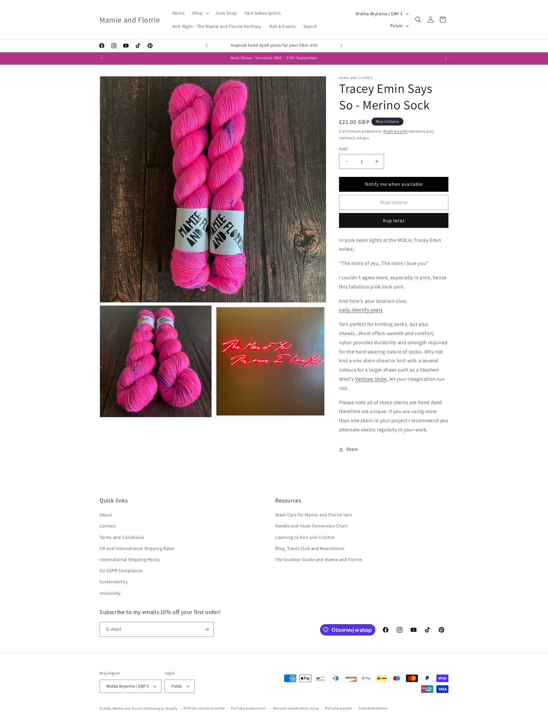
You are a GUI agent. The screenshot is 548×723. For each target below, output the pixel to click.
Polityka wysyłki (338, 708)
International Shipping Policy (130, 559)
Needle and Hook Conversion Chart (311, 526)
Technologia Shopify (160, 708)
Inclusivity (110, 593)
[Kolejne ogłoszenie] (342, 46)
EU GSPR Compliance (121, 570)
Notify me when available (394, 184)
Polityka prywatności (249, 708)
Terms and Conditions (122, 537)
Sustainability (113, 581)
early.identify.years (361, 310)
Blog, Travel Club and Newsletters (310, 548)
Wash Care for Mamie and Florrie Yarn (313, 515)
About (106, 515)
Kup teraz (394, 220)
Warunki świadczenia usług (296, 708)
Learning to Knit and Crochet (305, 537)
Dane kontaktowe (373, 708)
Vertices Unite (371, 379)
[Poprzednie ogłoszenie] (206, 46)
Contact (108, 526)
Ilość (343, 149)
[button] (199, 13)
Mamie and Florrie (128, 708)
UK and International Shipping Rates (137, 548)
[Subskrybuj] (206, 629)
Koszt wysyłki (395, 131)
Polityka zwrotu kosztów (204, 708)
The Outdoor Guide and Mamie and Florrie (318, 559)
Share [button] (352, 449)
